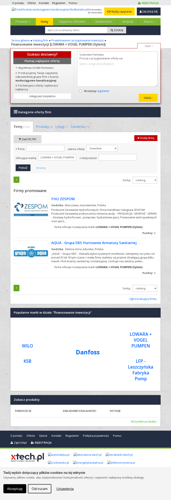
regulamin (103, 91)
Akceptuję (96, 91)
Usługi (61, 126)
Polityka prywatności (96, 436)
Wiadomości (104, 22)
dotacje (115, 411)
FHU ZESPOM (63, 198)
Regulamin (72, 436)
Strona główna (20, 40)
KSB (27, 361)
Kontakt (56, 436)
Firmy (44, 22)
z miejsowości (88, 158)
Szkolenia (80, 126)
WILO (27, 346)
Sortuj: (127, 180)
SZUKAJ (118, 30)
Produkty (21, 22)
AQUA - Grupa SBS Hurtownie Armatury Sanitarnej (94, 242)
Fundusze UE (23, 411)
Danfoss (88, 352)
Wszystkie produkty (143, 421)
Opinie (43, 436)
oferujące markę (26, 158)
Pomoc (117, 436)
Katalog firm (40, 40)
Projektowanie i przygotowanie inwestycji (78, 40)
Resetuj (41, 168)
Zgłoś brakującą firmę (142, 299)
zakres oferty (76, 149)
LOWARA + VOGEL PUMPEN (141, 340)
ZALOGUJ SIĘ (150, 11)
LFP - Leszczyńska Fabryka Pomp (140, 370)
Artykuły (128, 22)
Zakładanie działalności (79, 411)
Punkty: (148, 233)
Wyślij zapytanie (121, 11)
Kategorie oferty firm (34, 112)
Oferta (30, 436)
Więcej (149, 22)
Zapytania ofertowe (72, 22)
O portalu (16, 436)
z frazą (20, 149)
